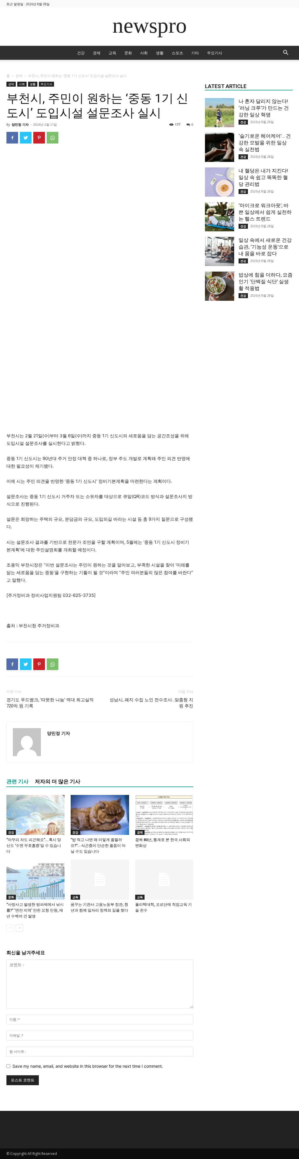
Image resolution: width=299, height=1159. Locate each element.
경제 (96, 52)
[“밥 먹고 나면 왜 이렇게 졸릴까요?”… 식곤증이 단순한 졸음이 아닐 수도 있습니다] (100, 815)
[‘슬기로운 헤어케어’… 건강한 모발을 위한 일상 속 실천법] (219, 147)
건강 (81, 52)
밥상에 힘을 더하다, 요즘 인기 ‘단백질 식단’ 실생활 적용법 (266, 281)
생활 (160, 52)
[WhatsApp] (52, 138)
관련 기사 (17, 781)
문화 (128, 52)
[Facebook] (12, 138)
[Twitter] (26, 138)
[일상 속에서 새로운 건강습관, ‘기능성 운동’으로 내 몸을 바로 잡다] (219, 251)
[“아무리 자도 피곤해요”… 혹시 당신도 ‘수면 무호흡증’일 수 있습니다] (35, 815)
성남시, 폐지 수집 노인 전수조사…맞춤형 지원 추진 (151, 703)
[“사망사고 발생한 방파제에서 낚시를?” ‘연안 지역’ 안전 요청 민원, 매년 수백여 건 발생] (35, 879)
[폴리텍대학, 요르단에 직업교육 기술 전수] (164, 879)
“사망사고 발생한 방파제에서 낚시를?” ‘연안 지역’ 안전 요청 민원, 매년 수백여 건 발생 (35, 910)
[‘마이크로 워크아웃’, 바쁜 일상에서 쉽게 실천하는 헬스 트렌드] (219, 216)
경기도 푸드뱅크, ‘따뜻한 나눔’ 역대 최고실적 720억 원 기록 (50, 703)
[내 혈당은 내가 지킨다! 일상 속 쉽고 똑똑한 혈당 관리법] (219, 182)
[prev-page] (10, 927)
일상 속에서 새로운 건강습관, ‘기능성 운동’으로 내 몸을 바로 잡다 (265, 246)
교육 (112, 52)
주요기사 (214, 52)
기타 (195, 52)
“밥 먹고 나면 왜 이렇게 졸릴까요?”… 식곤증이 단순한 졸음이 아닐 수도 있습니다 (98, 846)
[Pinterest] (39, 138)
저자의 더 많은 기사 (57, 781)
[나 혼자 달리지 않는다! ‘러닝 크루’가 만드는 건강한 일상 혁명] (219, 112)
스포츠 (177, 52)
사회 (144, 52)
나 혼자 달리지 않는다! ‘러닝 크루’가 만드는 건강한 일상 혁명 (264, 108)
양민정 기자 (20, 124)
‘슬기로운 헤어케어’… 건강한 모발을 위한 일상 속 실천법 (265, 142)
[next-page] (19, 927)
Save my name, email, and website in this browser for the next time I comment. (88, 1066)
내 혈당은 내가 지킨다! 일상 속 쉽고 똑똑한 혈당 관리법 (263, 177)
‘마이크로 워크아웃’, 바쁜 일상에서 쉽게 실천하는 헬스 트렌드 (265, 212)
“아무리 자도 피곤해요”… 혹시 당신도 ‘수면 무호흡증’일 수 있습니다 (33, 846)
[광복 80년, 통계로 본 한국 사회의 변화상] (164, 815)
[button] (286, 53)
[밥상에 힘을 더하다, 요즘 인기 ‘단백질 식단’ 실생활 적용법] (219, 286)
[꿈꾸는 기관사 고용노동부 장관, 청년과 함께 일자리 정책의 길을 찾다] (100, 879)
